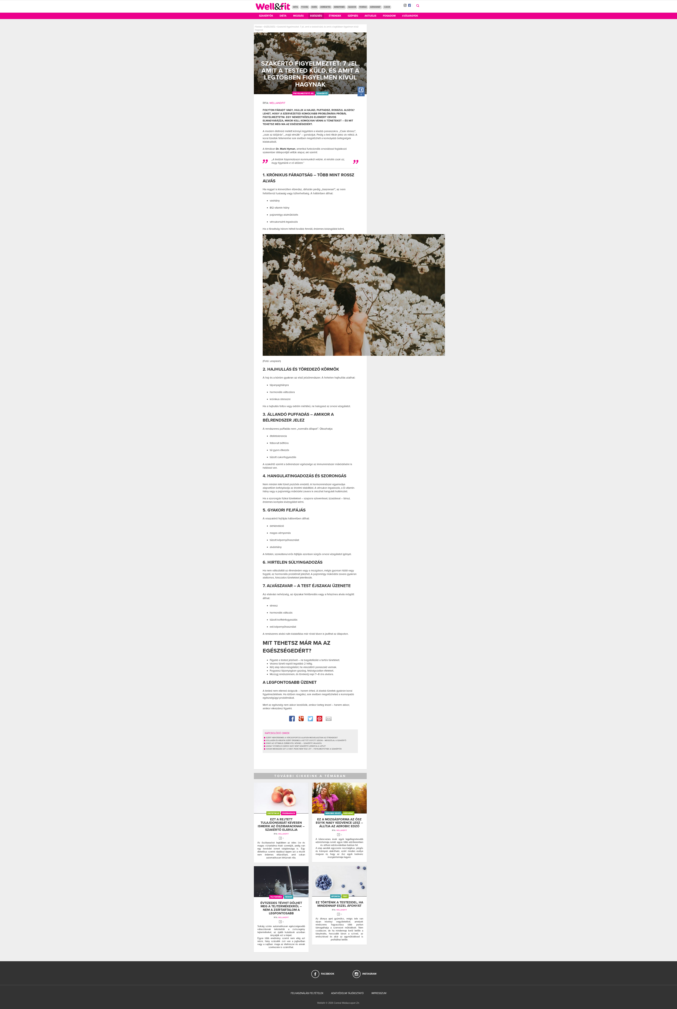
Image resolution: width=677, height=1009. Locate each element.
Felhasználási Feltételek (307, 993)
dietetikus (273, 813)
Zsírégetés (325, 7)
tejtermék (276, 897)
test (345, 896)
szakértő (322, 93)
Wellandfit (277, 103)
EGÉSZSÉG (269, 26)
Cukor (387, 7)
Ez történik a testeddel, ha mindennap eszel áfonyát (339, 904)
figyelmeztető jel (303, 93)
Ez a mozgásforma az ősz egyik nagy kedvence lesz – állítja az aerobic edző (339, 822)
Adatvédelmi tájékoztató (347, 993)
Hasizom (352, 7)
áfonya (335, 896)
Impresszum (378, 993)
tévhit (288, 897)
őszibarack (288, 813)
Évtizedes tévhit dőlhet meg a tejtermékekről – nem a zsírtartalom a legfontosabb (281, 908)
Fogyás (304, 7)
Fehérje (363, 7)
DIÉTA (295, 7)
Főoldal (258, 26)
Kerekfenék (339, 7)
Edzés (314, 7)
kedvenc (348, 813)
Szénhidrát (375, 7)
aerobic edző (333, 813)
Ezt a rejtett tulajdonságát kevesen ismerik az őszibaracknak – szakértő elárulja (281, 824)
